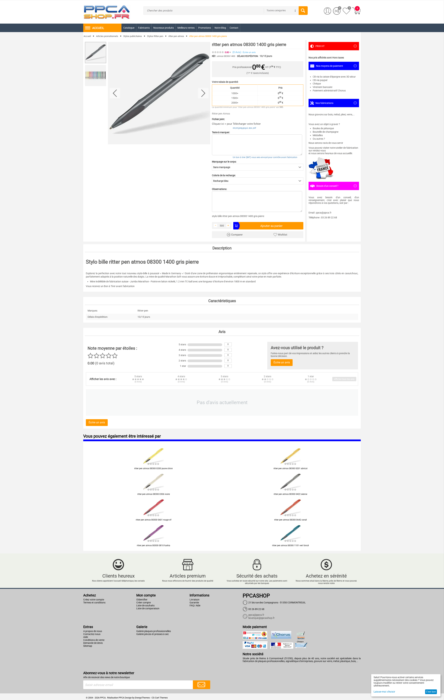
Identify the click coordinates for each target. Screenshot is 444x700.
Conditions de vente (93, 640)
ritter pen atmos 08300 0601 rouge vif (153, 520)
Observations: (219, 189)
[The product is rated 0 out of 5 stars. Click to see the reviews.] (218, 52)
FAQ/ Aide (195, 605)
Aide (85, 637)
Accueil (87, 36)
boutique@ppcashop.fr (261, 618)
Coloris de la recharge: (224, 175)
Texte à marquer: (221, 132)
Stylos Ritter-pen (155, 36)
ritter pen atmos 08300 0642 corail (290, 520)
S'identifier (141, 599)
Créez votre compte (93, 599)
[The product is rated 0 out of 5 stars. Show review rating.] (153, 464)
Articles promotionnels (107, 36)
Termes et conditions (94, 602)
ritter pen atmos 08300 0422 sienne (290, 494)
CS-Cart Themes (160, 697)
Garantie (194, 602)
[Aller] (201, 684)
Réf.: (214, 56)
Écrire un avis (249, 52)
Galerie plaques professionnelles (153, 631)
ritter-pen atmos (176, 36)
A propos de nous (92, 631)
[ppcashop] (106, 11)
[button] (257, 167)
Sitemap (87, 645)
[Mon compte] (327, 11)
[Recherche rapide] (303, 10)
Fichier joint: (218, 119)
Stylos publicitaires (132, 36)
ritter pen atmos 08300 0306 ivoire (153, 494)
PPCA (121, 697)
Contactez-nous (91, 634)
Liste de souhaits (145, 605)
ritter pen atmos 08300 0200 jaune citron (153, 468)
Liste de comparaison (147, 608)
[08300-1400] (159, 93)
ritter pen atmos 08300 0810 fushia (153, 545)
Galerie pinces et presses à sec (152, 634)
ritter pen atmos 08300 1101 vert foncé (290, 545)
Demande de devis (93, 643)
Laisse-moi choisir (384, 691)
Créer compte (143, 602)
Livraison (194, 599)
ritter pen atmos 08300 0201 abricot (291, 468)
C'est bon (431, 691)
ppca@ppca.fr (256, 614)
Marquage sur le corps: (224, 161)
